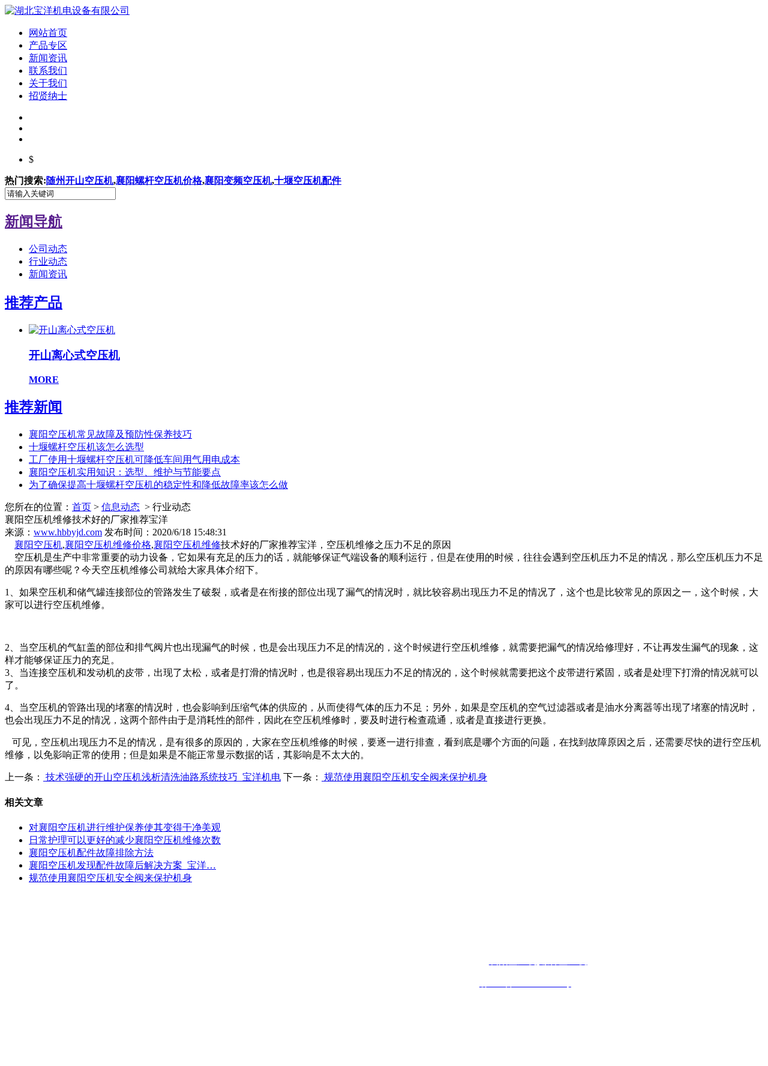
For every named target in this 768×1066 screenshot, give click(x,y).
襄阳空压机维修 (187, 545)
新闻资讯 (48, 58)
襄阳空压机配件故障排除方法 (91, 853)
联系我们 (48, 70)
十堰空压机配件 (307, 180)
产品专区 (48, 45)
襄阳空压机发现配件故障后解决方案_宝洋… (122, 865)
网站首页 (48, 33)
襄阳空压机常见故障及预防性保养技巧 (110, 434)
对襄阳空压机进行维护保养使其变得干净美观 (125, 827)
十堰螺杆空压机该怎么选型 (86, 447)
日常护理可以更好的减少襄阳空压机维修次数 (125, 840)
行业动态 (48, 261)
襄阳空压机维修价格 (108, 545)
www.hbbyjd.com (68, 532)
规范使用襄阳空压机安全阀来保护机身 (404, 777)
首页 (81, 507)
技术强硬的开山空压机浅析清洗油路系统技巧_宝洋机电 (162, 777)
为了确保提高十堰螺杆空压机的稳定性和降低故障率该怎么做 (158, 485)
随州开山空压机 (79, 180)
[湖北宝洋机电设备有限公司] (67, 10)
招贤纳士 (48, 96)
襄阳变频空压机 (238, 180)
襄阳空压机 (38, 545)
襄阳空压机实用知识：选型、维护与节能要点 (125, 472)
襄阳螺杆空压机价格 (159, 180)
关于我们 (48, 83)
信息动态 (120, 507)
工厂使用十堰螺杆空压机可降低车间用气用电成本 (134, 459)
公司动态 (48, 249)
